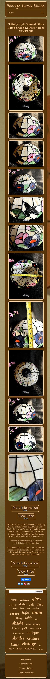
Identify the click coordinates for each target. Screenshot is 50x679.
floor (28, 608)
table (28, 618)
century (33, 638)
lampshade (18, 633)
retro (32, 628)
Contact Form (26, 664)
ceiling (36, 624)
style (22, 604)
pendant (12, 605)
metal (19, 648)
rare (11, 649)
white (28, 624)
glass (36, 598)
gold (24, 628)
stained (15, 628)
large (22, 608)
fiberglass (30, 648)
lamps (15, 644)
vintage (29, 643)
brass (38, 628)
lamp (37, 612)
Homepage (26, 659)
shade (17, 622)
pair (31, 604)
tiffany (18, 618)
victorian (24, 599)
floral (14, 599)
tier (40, 645)
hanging (36, 608)
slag (36, 619)
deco (40, 604)
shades (18, 638)
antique (33, 632)
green (41, 649)
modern (14, 613)
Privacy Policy (26, 668)
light (25, 613)
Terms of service (26, 673)
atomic (15, 608)
